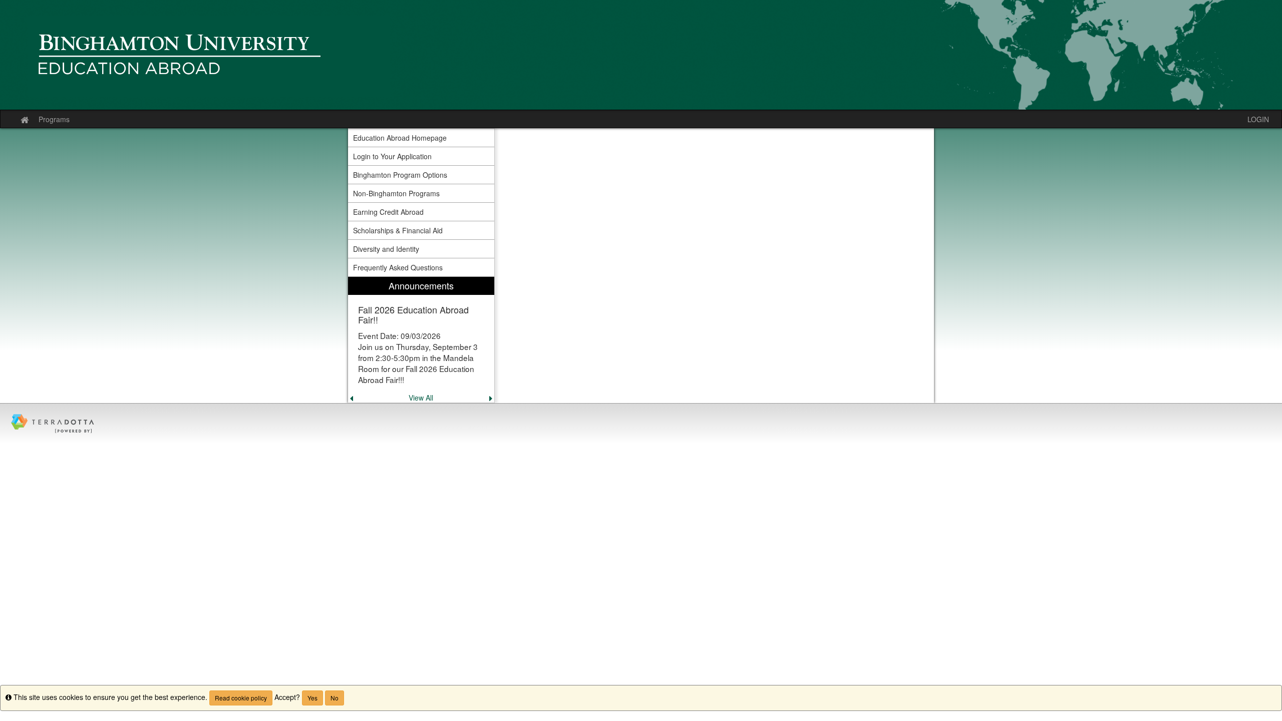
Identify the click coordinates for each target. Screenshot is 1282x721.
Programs (54, 119)
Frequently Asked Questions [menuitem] (398, 267)
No (335, 697)
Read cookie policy (241, 697)
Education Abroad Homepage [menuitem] (400, 138)
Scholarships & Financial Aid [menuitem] (398, 230)
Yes (312, 697)
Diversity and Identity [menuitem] (386, 249)
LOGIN (1258, 119)
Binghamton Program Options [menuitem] (400, 175)
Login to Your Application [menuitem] (392, 156)
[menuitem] (421, 340)
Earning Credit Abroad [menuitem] (388, 212)
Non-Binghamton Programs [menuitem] (396, 193)
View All (421, 398)
